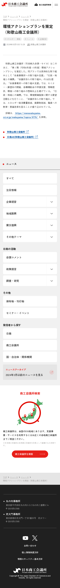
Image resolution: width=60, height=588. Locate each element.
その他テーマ (14, 237)
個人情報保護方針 (30, 552)
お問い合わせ (30, 545)
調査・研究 (12, 281)
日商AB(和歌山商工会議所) (20, 137)
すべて (10, 178)
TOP (52, 466)
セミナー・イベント (17, 313)
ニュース (11, 164)
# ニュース (29, 39)
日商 (8, 333)
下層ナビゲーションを (51, 201)
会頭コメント (14, 257)
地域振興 (11, 213)
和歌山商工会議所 (16, 131)
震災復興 (11, 225)
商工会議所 (12, 345)
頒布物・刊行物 (15, 301)
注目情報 (11, 190)
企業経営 (11, 202)
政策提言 (11, 269)
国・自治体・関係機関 (19, 357)
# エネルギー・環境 (12, 39)
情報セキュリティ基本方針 (30, 558)
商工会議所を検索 (24, 454)
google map (14, 508)
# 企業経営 (42, 39)
